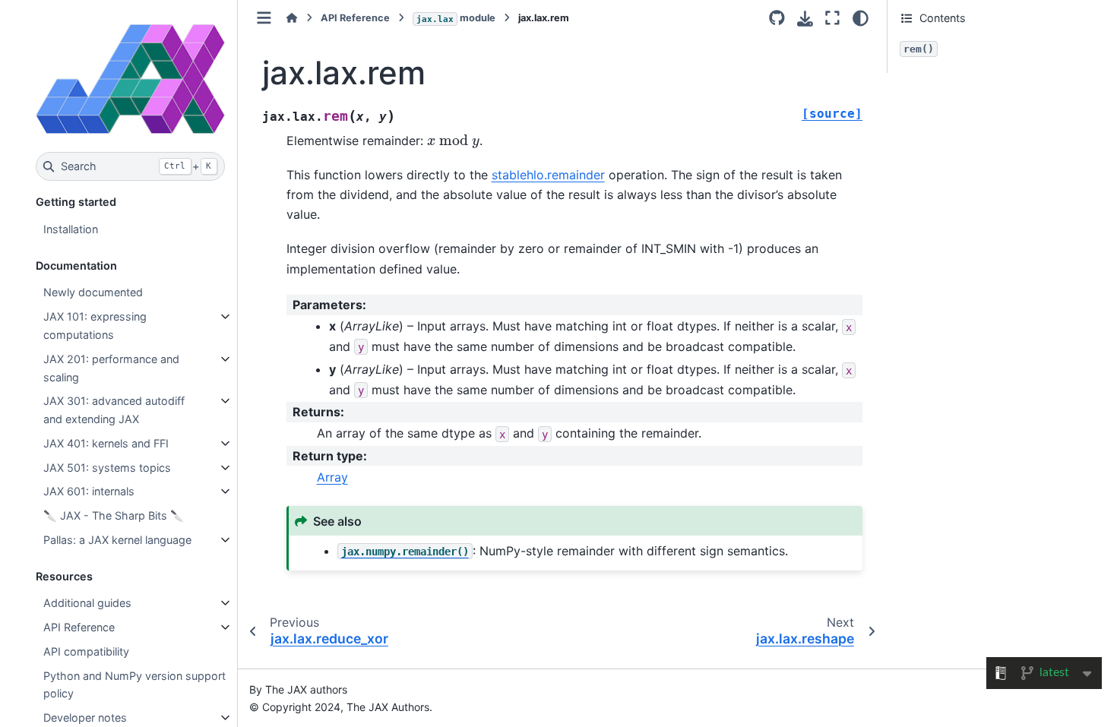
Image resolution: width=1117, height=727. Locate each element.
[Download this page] (805, 19)
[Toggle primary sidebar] (264, 18)
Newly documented (93, 292)
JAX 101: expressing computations (95, 325)
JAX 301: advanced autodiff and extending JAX (114, 409)
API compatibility (86, 651)
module (455, 18)
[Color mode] (860, 18)
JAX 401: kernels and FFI (106, 443)
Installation (70, 229)
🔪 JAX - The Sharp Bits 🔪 (113, 515)
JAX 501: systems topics (107, 467)
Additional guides (87, 602)
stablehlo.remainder (548, 174)
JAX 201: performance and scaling (111, 368)
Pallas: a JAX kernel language (117, 539)
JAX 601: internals (88, 491)
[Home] (292, 18)
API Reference (79, 627)
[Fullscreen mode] (832, 18)
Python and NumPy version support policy (134, 684)
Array (332, 477)
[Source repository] (777, 18)
